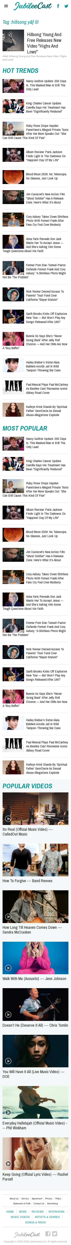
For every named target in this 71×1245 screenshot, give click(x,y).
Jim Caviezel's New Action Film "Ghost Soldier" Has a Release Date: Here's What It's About (45, 198)
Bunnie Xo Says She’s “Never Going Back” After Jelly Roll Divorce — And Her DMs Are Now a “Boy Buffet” (35, 341)
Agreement (37, 1198)
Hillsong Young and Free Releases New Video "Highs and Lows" (44, 43)
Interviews (56, 1211)
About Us (14, 1198)
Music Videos (20, 1217)
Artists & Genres (47, 1217)
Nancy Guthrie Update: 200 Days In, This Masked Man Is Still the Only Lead (46, 85)
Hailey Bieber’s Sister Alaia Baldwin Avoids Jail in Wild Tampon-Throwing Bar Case (43, 366)
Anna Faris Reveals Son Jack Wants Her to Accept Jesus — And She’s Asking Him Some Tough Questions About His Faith (33, 244)
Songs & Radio (35, 1222)
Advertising (52, 1203)
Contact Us (39, 1203)
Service (25, 1198)
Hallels (33, 6)
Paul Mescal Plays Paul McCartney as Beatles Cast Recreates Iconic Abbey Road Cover (47, 388)
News (23, 1211)
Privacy (48, 1198)
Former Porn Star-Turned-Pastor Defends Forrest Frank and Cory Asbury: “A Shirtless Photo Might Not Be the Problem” (34, 271)
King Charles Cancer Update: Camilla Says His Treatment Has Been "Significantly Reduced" (45, 107)
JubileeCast (27, 1235)
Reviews (38, 1211)
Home (10, 1211)
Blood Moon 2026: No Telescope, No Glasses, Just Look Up (46, 176)
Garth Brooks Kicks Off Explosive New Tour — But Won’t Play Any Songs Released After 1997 (46, 317)
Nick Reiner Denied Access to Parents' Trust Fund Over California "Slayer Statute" (45, 295)
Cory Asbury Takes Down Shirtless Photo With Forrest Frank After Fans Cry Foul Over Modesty (47, 220)
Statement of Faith (22, 1203)
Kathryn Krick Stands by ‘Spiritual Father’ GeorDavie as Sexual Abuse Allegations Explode (46, 410)
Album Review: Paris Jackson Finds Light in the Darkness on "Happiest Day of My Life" (45, 155)
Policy (58, 1198)
